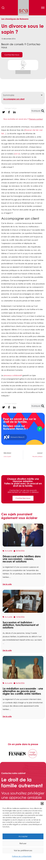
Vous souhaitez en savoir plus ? (23, 119)
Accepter (23, 836)
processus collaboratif (13, 375)
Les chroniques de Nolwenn (14, 19)
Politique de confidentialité (21, 856)
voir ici (17, 154)
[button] (42, 803)
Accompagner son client (13, 99)
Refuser (23, 843)
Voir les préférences (23, 850)
